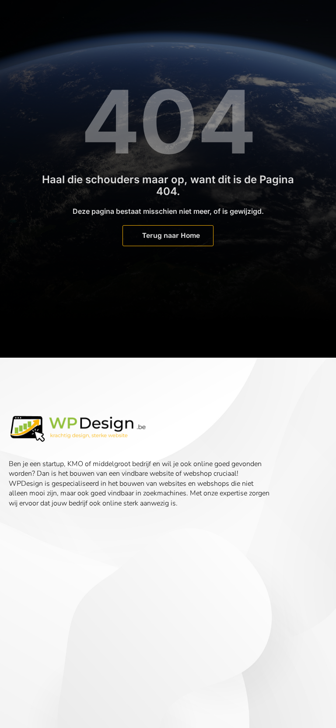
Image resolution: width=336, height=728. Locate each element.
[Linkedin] (48, 528)
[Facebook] (20, 528)
